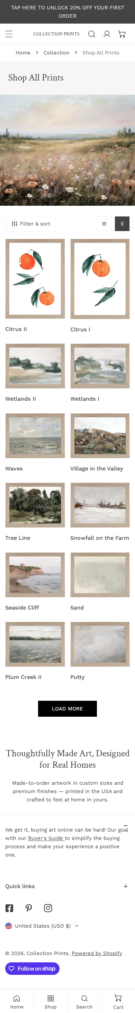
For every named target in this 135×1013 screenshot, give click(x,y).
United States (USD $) (43, 926)
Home (23, 53)
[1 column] (104, 223)
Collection (56, 53)
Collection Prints (48, 953)
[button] (122, 34)
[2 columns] (122, 223)
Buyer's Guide (46, 838)
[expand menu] (9, 34)
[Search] (91, 34)
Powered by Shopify (97, 953)
